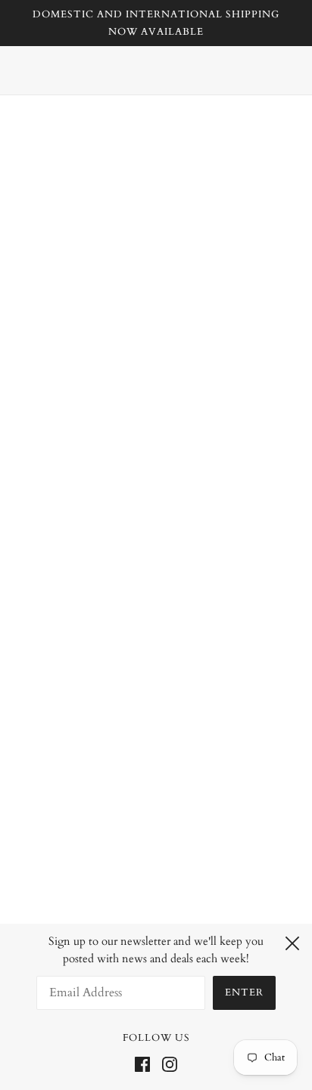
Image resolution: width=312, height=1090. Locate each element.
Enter (244, 992)
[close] (292, 941)
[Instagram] (166, 1063)
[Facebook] (145, 1063)
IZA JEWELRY (156, 185)
